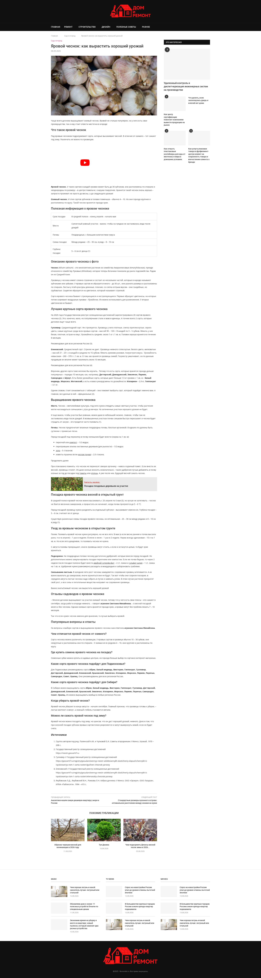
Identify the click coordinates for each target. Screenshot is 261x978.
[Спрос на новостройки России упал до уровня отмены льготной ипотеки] (114, 891)
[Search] (208, 27)
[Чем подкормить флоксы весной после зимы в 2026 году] (140, 830)
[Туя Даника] (104, 830)
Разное (146, 27)
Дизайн (106, 27)
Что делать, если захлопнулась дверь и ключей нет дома (198, 100)
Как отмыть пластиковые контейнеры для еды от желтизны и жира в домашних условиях (174, 154)
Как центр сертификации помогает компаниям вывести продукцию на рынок (174, 119)
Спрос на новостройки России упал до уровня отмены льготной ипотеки (140, 890)
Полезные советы (126, 27)
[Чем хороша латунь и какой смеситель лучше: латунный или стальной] (59, 891)
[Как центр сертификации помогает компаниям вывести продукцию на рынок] (175, 104)
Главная (55, 27)
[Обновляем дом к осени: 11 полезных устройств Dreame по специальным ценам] (59, 908)
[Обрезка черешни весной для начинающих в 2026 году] (68, 830)
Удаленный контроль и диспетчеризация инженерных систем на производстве (186, 86)
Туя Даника (104, 845)
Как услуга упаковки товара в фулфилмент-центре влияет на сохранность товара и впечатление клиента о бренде (198, 155)
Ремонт (68, 27)
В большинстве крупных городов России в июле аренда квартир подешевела (140, 906)
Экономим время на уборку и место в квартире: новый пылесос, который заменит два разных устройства (84, 924)
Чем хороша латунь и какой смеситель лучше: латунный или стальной (84, 890)
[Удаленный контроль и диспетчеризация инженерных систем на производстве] (187, 64)
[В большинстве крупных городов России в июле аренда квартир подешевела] (114, 908)
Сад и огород (69, 36)
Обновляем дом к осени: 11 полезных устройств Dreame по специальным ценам (84, 906)
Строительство (87, 27)
